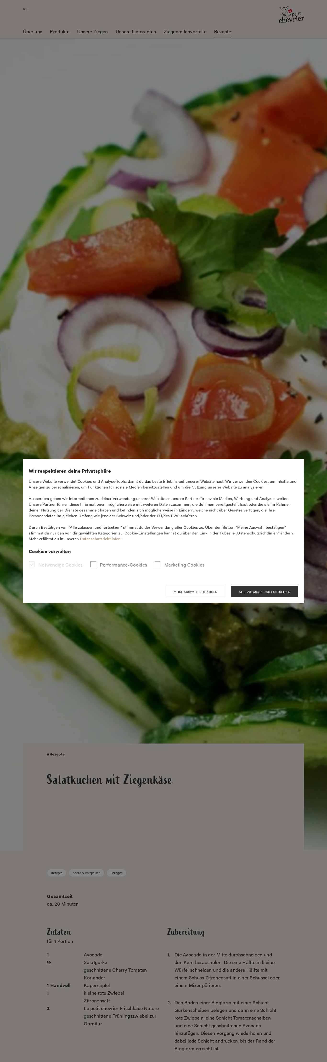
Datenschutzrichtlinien (100, 538)
